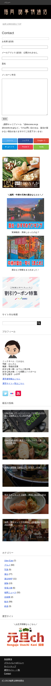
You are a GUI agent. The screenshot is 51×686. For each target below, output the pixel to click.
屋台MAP (8, 579)
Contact (7, 673)
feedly (41, 147)
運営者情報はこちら (11, 379)
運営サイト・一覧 (12, 670)
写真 (6, 570)
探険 (6, 583)
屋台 (6, 574)
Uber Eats (8, 561)
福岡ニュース (10, 592)
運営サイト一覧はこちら (13, 383)
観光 (6, 602)
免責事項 (8, 659)
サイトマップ (10, 666)
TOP (11, 24)
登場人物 (8, 588)
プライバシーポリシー (14, 663)
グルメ (7, 565)
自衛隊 (7, 597)
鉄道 (6, 606)
